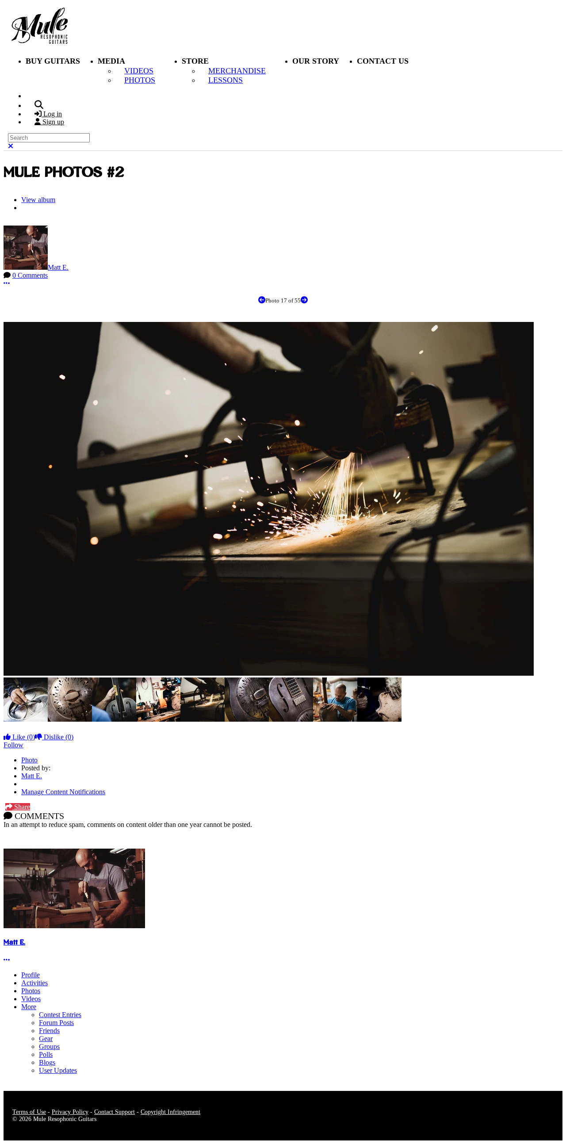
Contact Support (114, 1112)
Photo (29, 760)
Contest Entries (60, 1014)
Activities (34, 983)
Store (195, 61)
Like (23, 737)
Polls (46, 1054)
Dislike (57, 737)
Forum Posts (56, 1022)
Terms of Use (29, 1112)
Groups (49, 1046)
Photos (30, 991)
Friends (49, 1030)
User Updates (58, 1070)
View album (38, 199)
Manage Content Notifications (63, 792)
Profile (30, 975)
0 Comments (30, 275)
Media (111, 61)
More (28, 1006)
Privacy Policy (70, 1112)
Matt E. (58, 267)
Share (21, 807)
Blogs (47, 1062)
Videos (31, 998)
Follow (13, 745)
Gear (46, 1038)
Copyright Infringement (170, 1112)
